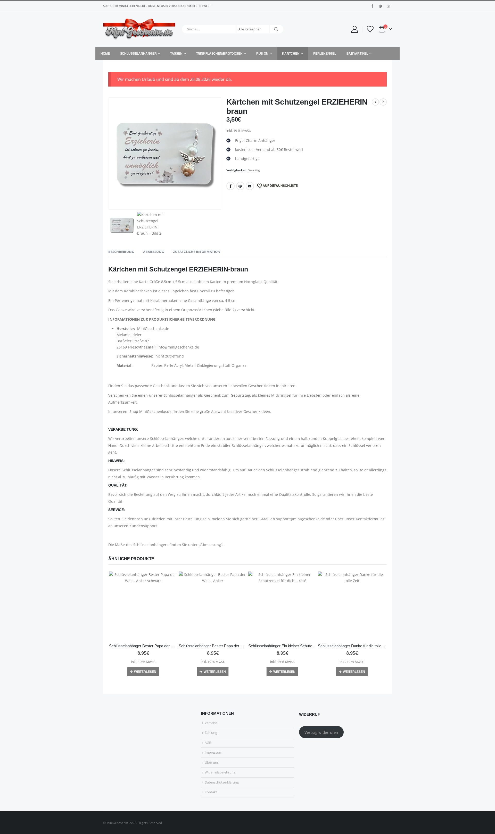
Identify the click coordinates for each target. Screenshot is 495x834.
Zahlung (211, 732)
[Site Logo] (139, 29)
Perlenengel (324, 53)
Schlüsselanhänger (138, 53)
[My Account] (354, 29)
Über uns (212, 762)
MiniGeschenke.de (155, 411)
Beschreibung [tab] (121, 251)
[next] (383, 102)
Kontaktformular (370, 518)
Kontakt (211, 792)
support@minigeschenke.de (300, 518)
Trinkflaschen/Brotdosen (219, 53)
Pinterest (240, 186)
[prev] (375, 102)
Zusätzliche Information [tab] (196, 251)
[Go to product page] (143, 606)
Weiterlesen (145, 672)
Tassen (176, 53)
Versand (211, 722)
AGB (208, 742)
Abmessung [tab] (153, 251)
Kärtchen (291, 53)
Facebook (230, 186)
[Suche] (276, 29)
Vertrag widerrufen (321, 732)
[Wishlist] (370, 29)
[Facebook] (372, 6)
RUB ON (262, 53)
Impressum (213, 752)
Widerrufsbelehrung (220, 772)
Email (250, 186)
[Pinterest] (380, 6)
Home (105, 53)
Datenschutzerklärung (222, 782)
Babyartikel (357, 53)
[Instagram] (388, 6)
